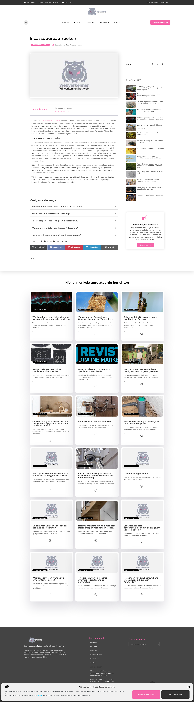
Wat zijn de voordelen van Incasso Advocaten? (74, 228)
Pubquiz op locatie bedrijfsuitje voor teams (150, 196)
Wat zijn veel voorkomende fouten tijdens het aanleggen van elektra (50, 474)
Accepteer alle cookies (146, 694)
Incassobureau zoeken (63, 108)
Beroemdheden (96, 655)
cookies (39, 695)
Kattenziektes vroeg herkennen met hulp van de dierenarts (150, 110)
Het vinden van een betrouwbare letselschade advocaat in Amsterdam (141, 580)
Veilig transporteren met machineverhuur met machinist (149, 157)
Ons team (104, 22)
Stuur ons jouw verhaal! (145, 224)
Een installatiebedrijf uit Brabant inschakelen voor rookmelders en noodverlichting (95, 475)
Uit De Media (63, 22)
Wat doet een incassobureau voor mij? (74, 214)
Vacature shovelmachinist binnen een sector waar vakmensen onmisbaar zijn (149, 126)
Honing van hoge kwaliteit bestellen (150, 148)
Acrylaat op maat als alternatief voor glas (150, 172)
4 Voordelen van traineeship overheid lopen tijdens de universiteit (92, 580)
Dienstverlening (40, 45)
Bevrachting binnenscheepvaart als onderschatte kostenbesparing (150, 102)
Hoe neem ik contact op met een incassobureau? (74, 235)
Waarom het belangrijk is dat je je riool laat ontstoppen (141, 422)
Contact (117, 22)
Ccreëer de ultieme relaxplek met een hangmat (149, 134)
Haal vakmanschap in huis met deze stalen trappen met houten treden (96, 527)
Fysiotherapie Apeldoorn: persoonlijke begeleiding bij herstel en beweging (150, 88)
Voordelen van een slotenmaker (94, 421)
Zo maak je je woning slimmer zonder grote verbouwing (148, 180)
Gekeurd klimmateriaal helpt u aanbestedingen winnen (148, 95)
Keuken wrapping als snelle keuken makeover (150, 141)
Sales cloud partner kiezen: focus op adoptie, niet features (150, 188)
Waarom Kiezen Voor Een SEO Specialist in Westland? (94, 370)
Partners (78, 22)
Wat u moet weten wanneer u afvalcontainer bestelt (48, 579)
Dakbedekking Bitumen (136, 473)
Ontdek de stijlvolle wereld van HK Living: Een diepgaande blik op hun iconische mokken (50, 423)
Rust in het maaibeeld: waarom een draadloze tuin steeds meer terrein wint (150, 165)
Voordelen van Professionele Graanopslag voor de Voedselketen (96, 318)
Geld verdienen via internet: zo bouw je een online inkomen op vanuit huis (102, 682)
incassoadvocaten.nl (51, 121)
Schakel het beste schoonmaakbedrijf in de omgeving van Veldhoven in (142, 528)
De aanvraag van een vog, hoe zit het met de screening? (49, 527)
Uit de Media (95, 659)
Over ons (91, 22)
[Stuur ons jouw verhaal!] (145, 217)
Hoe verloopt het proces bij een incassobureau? (74, 221)
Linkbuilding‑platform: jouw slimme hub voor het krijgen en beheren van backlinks (102, 673)
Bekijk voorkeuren (175, 694)
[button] (188, 687)
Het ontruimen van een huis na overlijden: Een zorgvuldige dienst (141, 370)
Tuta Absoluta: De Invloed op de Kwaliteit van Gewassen (140, 318)
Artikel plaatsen (96, 667)
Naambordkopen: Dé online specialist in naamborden (46, 370)
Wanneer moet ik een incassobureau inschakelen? (74, 206)
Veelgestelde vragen (63, 111)
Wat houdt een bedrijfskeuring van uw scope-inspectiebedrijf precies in (150, 118)
